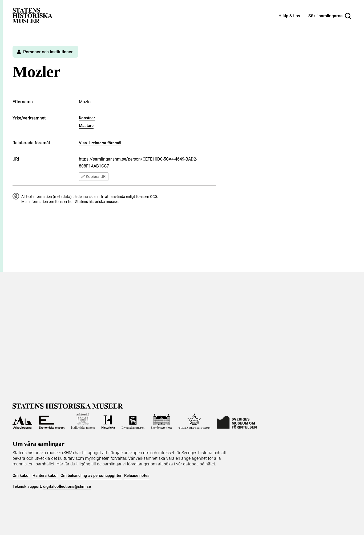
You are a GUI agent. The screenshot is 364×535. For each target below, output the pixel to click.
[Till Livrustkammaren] (133, 421)
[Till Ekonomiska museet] (51, 421)
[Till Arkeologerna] (22, 421)
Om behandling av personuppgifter (91, 475)
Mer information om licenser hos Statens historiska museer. (70, 201)
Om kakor (21, 475)
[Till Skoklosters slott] (161, 421)
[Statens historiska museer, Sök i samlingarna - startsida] (32, 15)
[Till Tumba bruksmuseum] (195, 421)
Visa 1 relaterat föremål (100, 143)
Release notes (136, 475)
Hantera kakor (45, 475)
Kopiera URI (96, 176)
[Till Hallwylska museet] (83, 421)
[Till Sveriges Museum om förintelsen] (237, 421)
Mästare (86, 125)
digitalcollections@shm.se (67, 486)
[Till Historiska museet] (108, 421)
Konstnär (87, 117)
